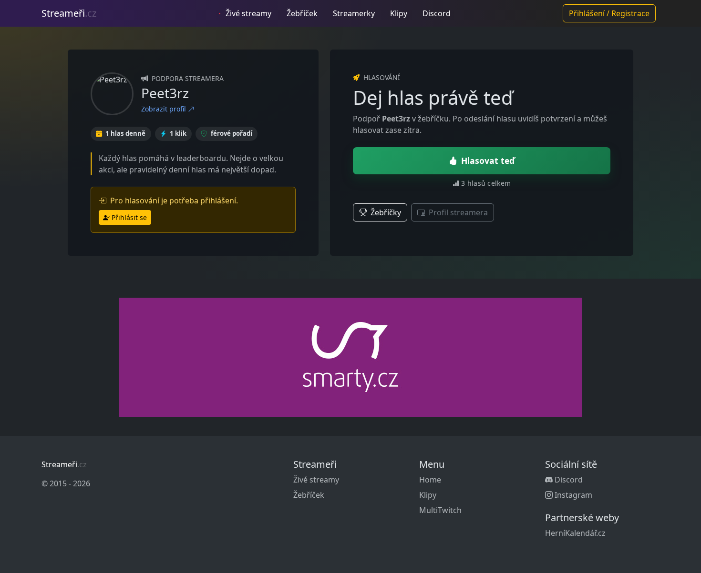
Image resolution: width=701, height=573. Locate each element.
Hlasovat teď (488, 160)
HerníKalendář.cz (575, 533)
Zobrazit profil (164, 108)
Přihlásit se (129, 217)
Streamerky (354, 13)
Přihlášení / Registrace (609, 13)
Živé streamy (247, 13)
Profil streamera (457, 212)
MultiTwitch (440, 510)
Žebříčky (385, 212)
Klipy (398, 13)
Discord (437, 13)
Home (430, 479)
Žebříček (302, 13)
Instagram (572, 495)
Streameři (68, 13)
